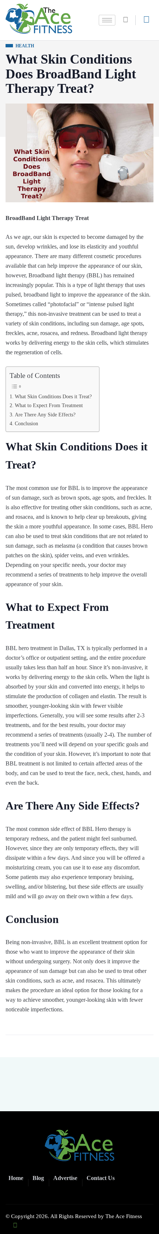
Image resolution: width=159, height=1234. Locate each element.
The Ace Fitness (123, 1216)
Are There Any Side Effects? (45, 414)
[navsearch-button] (128, 20)
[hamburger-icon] (107, 20)
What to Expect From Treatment (49, 405)
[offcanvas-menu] (146, 19)
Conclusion (26, 423)
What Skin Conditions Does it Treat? (53, 396)
